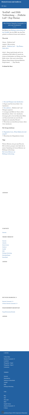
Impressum (18, 413)
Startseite (4, 232)
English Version (7, 404)
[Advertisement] (14, 84)
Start (5, 397)
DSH (3, 251)
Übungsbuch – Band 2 (9, 365)
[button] (3, 412)
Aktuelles (4, 243)
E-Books (6, 408)
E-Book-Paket (7, 357)
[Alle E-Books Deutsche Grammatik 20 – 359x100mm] (14, 28)
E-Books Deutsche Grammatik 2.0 (9, 303)
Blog (5, 395)
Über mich (6, 399)
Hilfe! (5, 402)
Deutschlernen (7, 378)
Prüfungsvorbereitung (7, 253)
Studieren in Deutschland (9, 380)
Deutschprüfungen (6, 255)
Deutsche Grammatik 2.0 (7, 301)
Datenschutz (24, 413)
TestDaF (4, 249)
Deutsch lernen (5, 245)
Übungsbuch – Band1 (8, 363)
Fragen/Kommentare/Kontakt (8, 312)
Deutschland (5, 257)
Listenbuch (6, 361)
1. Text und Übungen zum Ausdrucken (12, 102)
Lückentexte (6, 367)
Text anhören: (7, 108)
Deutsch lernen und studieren (11, 2)
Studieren (4, 247)
